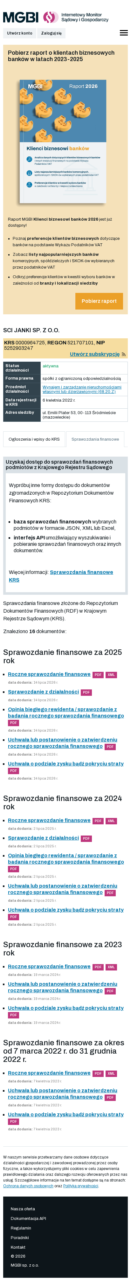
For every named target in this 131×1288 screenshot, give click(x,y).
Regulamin (21, 1228)
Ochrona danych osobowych (28, 1186)
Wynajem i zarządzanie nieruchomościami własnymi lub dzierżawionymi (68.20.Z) (82, 389)
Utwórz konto (19, 33)
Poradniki (20, 1238)
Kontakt (18, 1247)
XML (111, 675)
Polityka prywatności (80, 1186)
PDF (98, 675)
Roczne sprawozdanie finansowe (49, 674)
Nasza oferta (23, 1209)
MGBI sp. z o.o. (25, 1265)
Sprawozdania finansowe (95, 439)
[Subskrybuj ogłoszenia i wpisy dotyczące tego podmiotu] (124, 354)
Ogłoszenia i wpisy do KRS (34, 439)
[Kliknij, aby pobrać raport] (63, 209)
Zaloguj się (51, 33)
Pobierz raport (99, 301)
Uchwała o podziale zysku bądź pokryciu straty (66, 763)
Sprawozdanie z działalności (43, 692)
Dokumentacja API (28, 1218)
